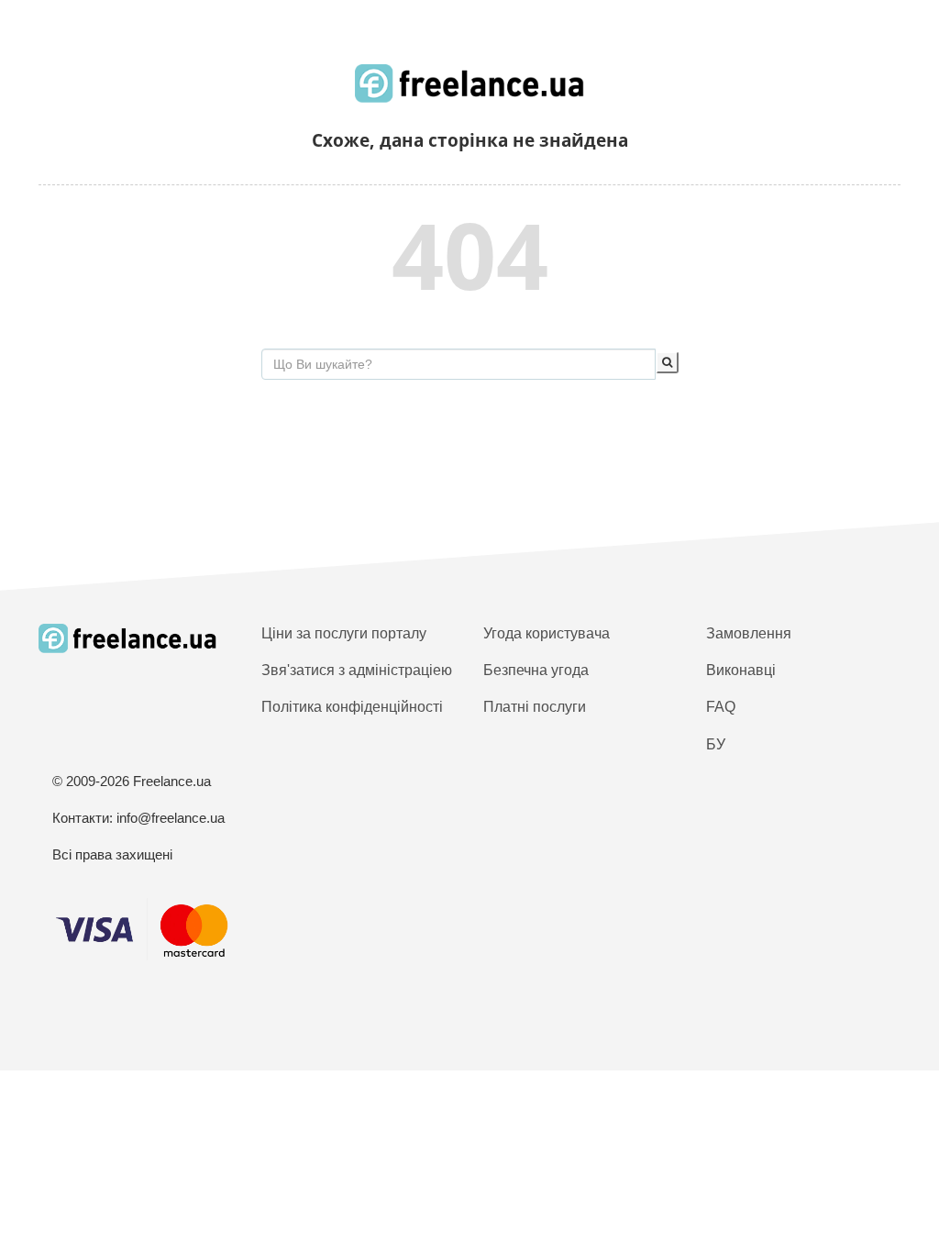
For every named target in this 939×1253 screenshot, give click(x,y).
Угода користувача (546, 633)
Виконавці (741, 670)
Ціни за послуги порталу (343, 633)
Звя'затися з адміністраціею (356, 670)
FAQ (720, 707)
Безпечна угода (536, 670)
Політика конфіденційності (352, 707)
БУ (715, 744)
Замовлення (748, 633)
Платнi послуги (534, 707)
